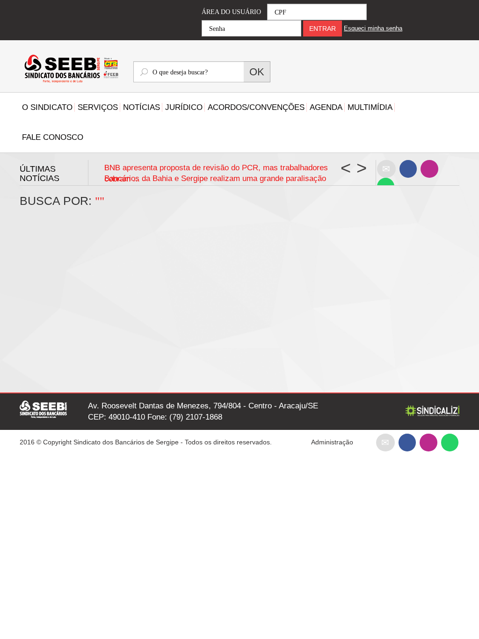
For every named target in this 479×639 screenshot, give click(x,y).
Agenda (326, 107)
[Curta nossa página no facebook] (408, 168)
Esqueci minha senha (373, 28)
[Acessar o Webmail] (386, 168)
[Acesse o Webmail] (385, 442)
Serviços (98, 107)
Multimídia (370, 107)
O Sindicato (47, 107)
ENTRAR (322, 28)
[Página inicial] (69, 69)
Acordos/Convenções (256, 107)
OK (256, 72)
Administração (332, 442)
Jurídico (184, 107)
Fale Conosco (52, 137)
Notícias (141, 107)
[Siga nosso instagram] (429, 168)
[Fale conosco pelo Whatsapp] (449, 442)
